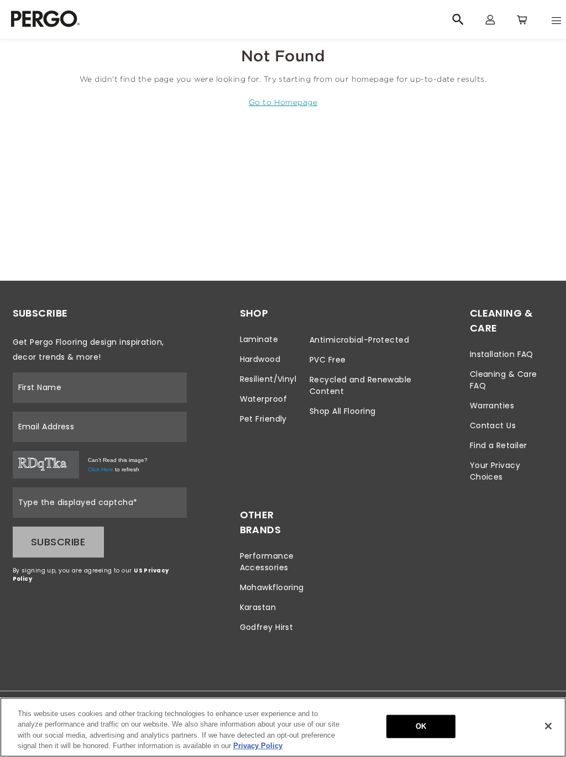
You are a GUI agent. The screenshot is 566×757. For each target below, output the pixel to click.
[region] (283, 727)
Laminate (259, 339)
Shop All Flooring (343, 411)
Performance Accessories (267, 561)
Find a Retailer (498, 445)
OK (421, 726)
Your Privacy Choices (495, 471)
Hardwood (260, 359)
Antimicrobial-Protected (359, 339)
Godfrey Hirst (267, 627)
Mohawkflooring (272, 587)
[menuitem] (272, 339)
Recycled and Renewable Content (361, 385)
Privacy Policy (257, 746)
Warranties (492, 405)
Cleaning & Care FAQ (503, 380)
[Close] (548, 726)
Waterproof (263, 398)
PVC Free (328, 359)
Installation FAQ (501, 354)
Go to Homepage (283, 102)
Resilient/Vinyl (268, 379)
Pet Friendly (263, 418)
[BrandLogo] (150, 19)
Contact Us (493, 425)
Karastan (258, 607)
